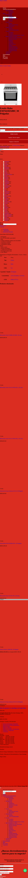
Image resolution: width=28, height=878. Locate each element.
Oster (6, 163)
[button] (4, 13)
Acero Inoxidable (15, 275)
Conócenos (5, 731)
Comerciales (8, 52)
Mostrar (3, 225)
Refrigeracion (9, 14)
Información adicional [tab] (8, 232)
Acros (6, 200)
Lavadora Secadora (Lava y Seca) (16, 35)
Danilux (6, 207)
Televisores (11, 12)
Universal (7, 161)
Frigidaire (7, 183)
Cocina (7, 22)
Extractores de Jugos (13, 48)
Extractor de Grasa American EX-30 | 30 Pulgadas (11, 491)
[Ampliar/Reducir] (0, 876)
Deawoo (6, 177)
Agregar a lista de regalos (14, 137)
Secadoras (11, 33)
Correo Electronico (4, 870)
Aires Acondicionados (14, 30)
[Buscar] (4, 19)
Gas (11, 268)
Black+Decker (8, 216)
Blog (4, 55)
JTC (6, 194)
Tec (5, 204)
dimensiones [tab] (6, 230)
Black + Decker (8, 214)
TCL (6, 170)
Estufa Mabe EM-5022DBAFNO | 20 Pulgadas (11, 543)
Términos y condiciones (8, 730)
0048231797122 (14, 279)
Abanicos (11, 28)
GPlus (6, 217)
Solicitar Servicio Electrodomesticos (11, 725)
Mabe (8, 146)
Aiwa (6, 210)
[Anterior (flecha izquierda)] (0, 877)
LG (5, 188)
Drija (6, 206)
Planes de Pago (6, 726)
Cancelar (2, 226)
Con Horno (21, 275)
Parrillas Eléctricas (13, 46)
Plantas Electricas (13, 49)
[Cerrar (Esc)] (4, 876)
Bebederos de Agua (13, 18)
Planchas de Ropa (13, 39)
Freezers (10, 21)
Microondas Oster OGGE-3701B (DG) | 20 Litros (11, 387)
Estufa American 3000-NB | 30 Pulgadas (9, 649)
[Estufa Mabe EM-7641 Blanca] (11, 104)
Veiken (6, 220)
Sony (6, 166)
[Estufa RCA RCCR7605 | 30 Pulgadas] (6, 74)
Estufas (10, 23)
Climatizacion (9, 27)
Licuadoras (11, 42)
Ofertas (4, 8)
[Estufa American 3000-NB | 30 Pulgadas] (6, 81)
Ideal (6, 197)
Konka (6, 203)
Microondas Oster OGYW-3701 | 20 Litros (10, 595)
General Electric (8, 174)
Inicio (1, 65)
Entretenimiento (9, 10)
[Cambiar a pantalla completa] (2, 876)
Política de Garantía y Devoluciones (11, 729)
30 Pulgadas (13, 271)
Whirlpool (7, 181)
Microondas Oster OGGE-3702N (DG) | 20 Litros (11, 438)
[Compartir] (3, 876)
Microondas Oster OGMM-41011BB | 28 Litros (11, 335)
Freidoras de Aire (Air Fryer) (15, 37)
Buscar (1, 224)
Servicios (8, 53)
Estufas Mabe (3, 146)
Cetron (6, 180)
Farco (6, 184)
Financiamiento (6, 54)
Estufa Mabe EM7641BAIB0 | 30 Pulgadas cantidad (12, 128)
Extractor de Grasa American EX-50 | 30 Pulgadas (11, 702)
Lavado (7, 31)
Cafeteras (11, 41)
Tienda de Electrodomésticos (9, 9)
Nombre (2, 864)
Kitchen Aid (7, 201)
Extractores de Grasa (13, 24)
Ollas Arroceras (12, 44)
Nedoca (6, 178)
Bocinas (10, 13)
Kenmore (7, 219)
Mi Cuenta (5, 57)
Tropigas (7, 198)
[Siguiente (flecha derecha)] (2, 877)
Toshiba (6, 187)
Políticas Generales (7, 727)
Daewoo (6, 164)
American (7, 168)
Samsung (7, 193)
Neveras (10, 15)
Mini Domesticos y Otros (11, 36)
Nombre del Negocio (5, 867)
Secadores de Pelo (13, 50)
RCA (6, 171)
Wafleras (11, 45)
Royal (6, 209)
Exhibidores (11, 17)
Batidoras (11, 40)
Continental (7, 186)
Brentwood (7, 196)
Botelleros (11, 19)
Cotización (5, 58)
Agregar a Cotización (14, 141)
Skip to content (3, 0)
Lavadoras (11, 32)
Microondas (11, 26)
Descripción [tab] (5, 229)
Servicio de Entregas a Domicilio (10, 724)
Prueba (6, 211)
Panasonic (7, 167)
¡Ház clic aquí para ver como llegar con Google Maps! (13, 708)
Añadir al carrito (14, 134)
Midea (6, 173)
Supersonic (7, 191)
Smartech (7, 213)
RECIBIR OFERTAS (5, 873)
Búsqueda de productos (8, 16)
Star (5, 190)
